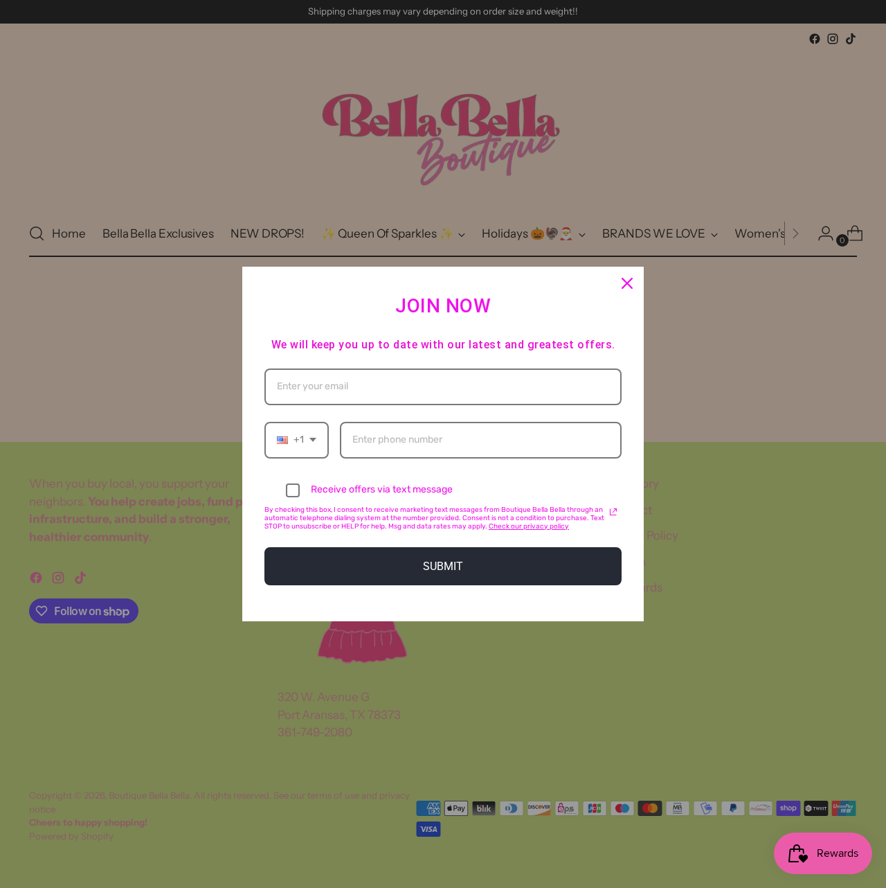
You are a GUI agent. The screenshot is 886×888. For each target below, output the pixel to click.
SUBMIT (443, 566)
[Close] (627, 283)
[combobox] (296, 440)
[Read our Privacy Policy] (613, 512)
